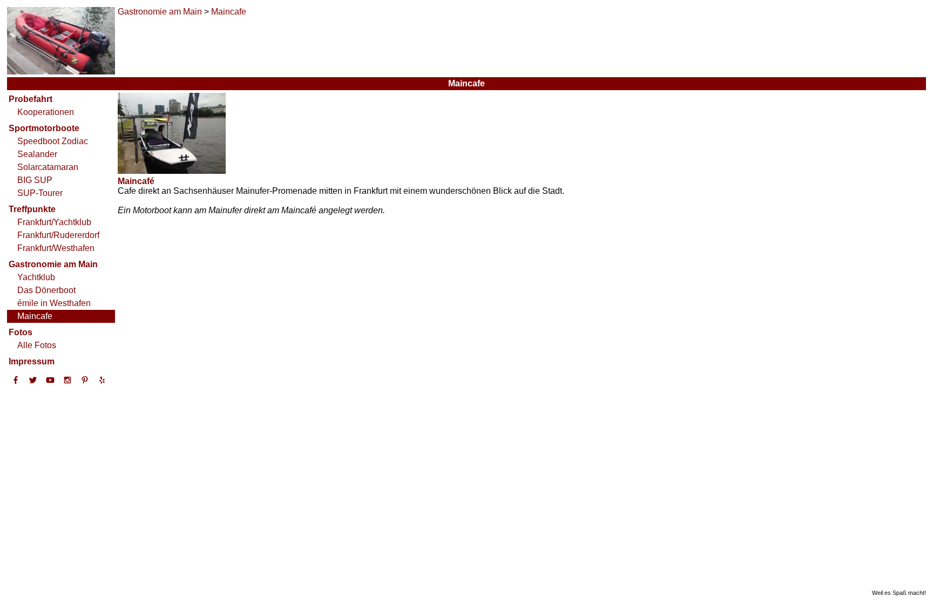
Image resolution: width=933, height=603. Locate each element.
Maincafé (136, 181)
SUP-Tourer (40, 193)
